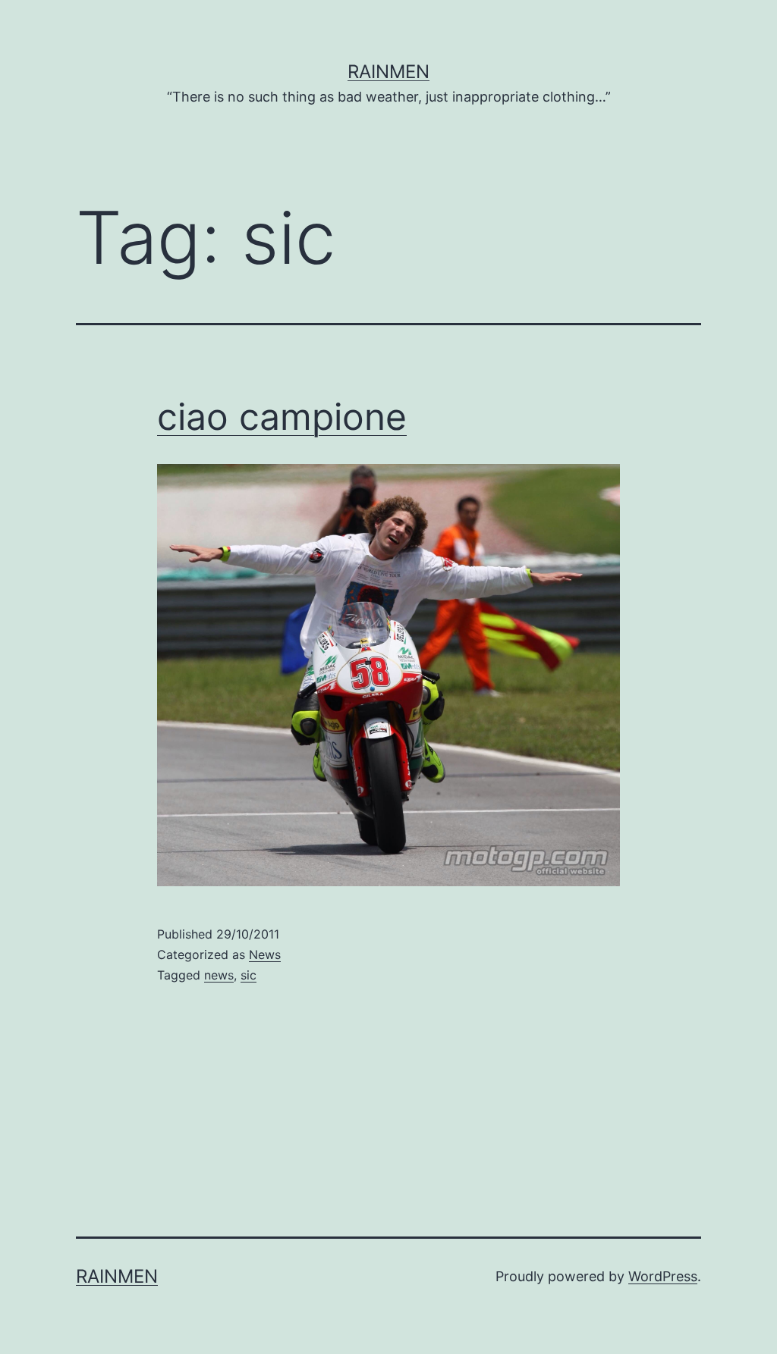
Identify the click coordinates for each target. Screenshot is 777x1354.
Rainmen (388, 72)
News (265, 954)
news (219, 975)
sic (248, 975)
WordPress (662, 1276)
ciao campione (282, 416)
